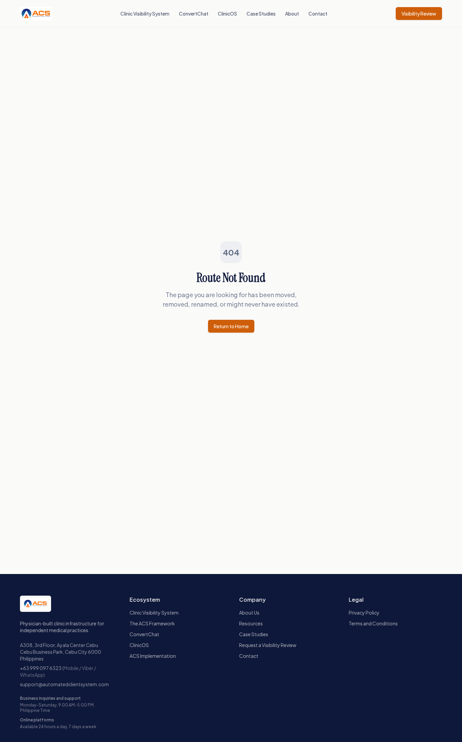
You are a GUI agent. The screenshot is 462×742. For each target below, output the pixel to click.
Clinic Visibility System (144, 13)
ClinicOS (227, 13)
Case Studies (261, 13)
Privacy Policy (364, 612)
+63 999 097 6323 (41, 668)
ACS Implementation (153, 656)
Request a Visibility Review (267, 645)
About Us (249, 612)
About (292, 13)
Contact (317, 13)
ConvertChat (193, 13)
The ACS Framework (152, 623)
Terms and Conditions (373, 623)
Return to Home (231, 326)
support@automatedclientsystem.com (64, 684)
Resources (251, 623)
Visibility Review (418, 13)
